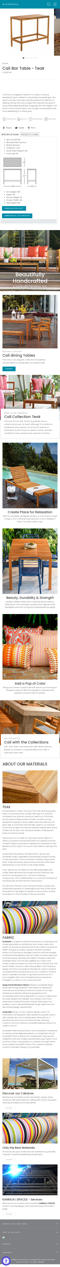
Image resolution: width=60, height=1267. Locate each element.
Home (5, 63)
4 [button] (31, 58)
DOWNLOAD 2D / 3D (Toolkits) (17, 215)
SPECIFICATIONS (10, 134)
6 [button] (37, 58)
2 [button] (26, 58)
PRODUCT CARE (29, 134)
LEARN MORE (9, 1214)
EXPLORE (9, 369)
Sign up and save (11, 1232)
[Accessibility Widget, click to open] (6, 1261)
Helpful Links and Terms (14, 1224)
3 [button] (29, 58)
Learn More (9, 1107)
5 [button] (34, 58)
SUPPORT (6, 1244)
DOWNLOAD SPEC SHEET (14, 208)
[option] (30, 32)
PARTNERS (7, 1252)
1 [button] (23, 58)
